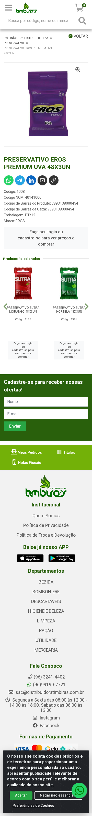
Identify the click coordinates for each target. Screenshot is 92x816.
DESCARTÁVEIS (46, 601)
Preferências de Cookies (33, 805)
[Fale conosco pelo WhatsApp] (79, 790)
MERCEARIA (46, 650)
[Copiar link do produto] (54, 180)
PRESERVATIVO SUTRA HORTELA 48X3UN (69, 309)
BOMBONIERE (46, 591)
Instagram (49, 717)
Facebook (49, 725)
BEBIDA (46, 582)
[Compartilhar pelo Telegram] (20, 180)
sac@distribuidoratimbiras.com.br (49, 692)
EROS (20, 221)
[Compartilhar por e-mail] (42, 180)
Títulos (69, 452)
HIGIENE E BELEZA (46, 611)
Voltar (80, 36)
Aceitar (21, 795)
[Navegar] (5, 306)
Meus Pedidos (29, 452)
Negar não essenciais (58, 795)
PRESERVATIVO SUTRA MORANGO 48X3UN (23, 309)
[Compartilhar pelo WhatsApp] (9, 180)
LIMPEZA (46, 620)
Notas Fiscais (29, 463)
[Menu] (8, 7)
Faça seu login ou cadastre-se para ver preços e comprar (46, 238)
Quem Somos (46, 515)
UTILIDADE (46, 640)
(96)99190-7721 (49, 684)
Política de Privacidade (46, 525)
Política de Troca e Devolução (46, 535)
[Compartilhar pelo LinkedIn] (31, 180)
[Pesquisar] (82, 20)
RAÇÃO (46, 630)
